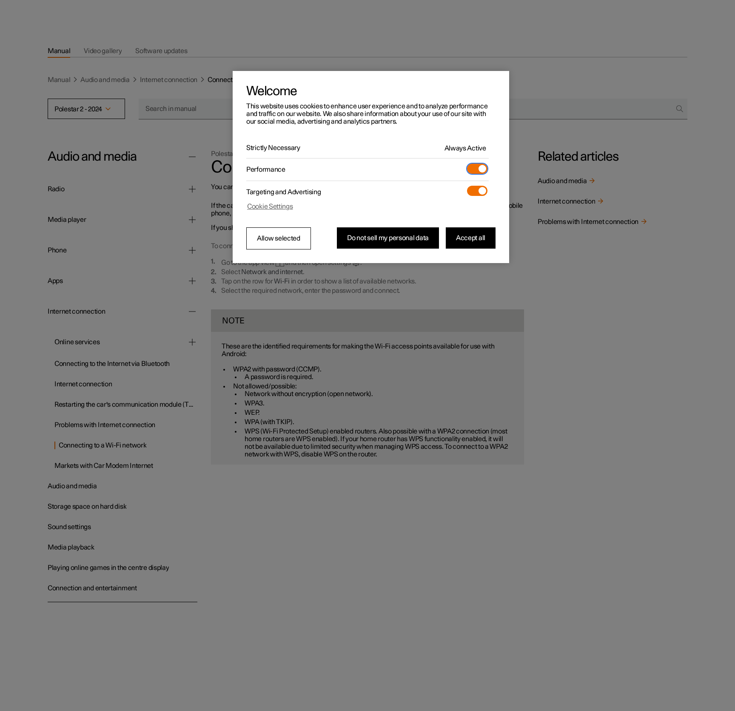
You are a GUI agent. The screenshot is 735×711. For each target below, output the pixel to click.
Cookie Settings (270, 206)
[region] (371, 167)
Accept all (470, 238)
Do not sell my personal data (388, 238)
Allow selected (278, 238)
